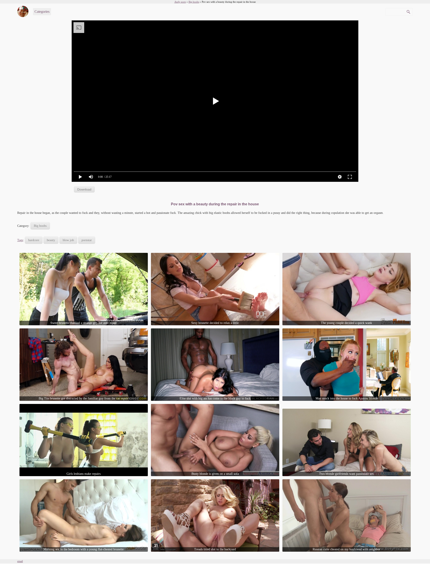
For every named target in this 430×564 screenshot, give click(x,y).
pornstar (87, 240)
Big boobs (40, 226)
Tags (20, 240)
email (20, 561)
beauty (51, 240)
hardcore (33, 240)
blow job (68, 240)
